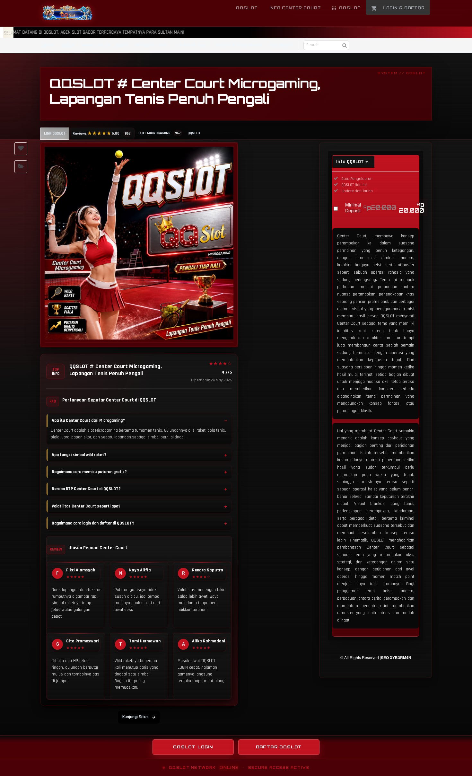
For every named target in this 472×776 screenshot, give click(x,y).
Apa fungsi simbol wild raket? (79, 455)
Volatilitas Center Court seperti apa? (86, 506)
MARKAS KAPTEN (95, 45)
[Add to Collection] (20, 166)
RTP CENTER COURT (191, 45)
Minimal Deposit (384, 207)
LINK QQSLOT (55, 133)
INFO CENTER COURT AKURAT (238, 45)
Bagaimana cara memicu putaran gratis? (89, 472)
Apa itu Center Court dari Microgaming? (88, 420)
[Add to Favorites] (20, 148)
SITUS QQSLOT (281, 45)
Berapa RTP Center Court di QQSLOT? (86, 489)
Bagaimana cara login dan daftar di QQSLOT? (93, 523)
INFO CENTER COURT (152, 45)
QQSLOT (48, 45)
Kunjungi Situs (135, 717)
